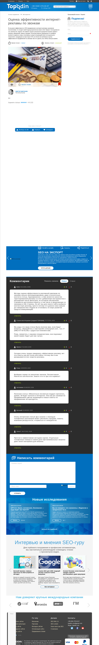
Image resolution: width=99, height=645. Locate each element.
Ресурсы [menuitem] (20, 1)
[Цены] (90, 6)
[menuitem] (88, 1)
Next (88, 570)
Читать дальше (45, 268)
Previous (10, 570)
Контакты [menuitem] (72, 1)
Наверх (12, 613)
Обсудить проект (74, 235)
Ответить (17, 316)
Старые (72, 281)
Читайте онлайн (47, 248)
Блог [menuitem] (28, 1)
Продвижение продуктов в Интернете (40, 112)
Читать (15, 520)
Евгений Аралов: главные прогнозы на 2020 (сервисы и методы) (23, 572)
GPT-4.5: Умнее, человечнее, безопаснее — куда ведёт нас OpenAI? (27, 509)
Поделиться (84, 248)
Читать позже (26, 84)
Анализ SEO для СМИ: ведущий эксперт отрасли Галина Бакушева (49, 572)
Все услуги (77, 95)
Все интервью (49, 587)
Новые (64, 281)
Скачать (67, 248)
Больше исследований (49, 529)
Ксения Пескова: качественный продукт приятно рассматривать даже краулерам (74, 572)
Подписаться (75, 39)
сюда (77, 157)
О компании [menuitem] (11, 1)
